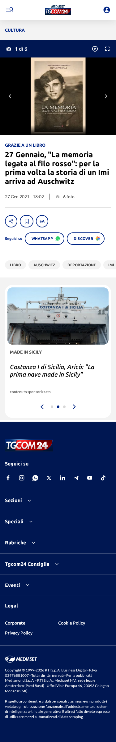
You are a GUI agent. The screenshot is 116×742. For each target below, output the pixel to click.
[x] (49, 478)
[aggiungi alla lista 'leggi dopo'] (26, 221)
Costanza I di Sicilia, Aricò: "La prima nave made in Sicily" (52, 370)
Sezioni (13, 500)
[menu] (9, 10)
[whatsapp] (35, 478)
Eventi (12, 585)
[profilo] (106, 10)
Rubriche (15, 542)
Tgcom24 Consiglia (27, 564)
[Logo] (58, 10)
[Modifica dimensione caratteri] (42, 221)
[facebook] (8, 478)
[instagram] (22, 478)
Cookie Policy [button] (71, 623)
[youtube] (90, 478)
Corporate (15, 623)
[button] (58, 10)
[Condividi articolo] (11, 221)
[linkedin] (62, 478)
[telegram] (76, 478)
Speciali (14, 521)
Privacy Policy (18, 632)
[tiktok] (103, 478)
